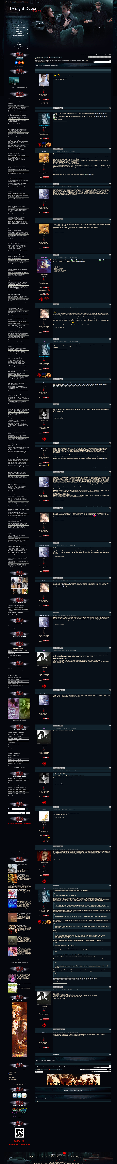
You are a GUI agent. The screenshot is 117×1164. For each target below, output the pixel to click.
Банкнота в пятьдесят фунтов (15, 738)
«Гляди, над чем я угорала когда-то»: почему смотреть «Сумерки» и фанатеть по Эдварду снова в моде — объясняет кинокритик (18, 142)
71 (75, 809)
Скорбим (10, 346)
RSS (110, 3)
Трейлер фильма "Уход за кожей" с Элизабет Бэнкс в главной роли (16, 291)
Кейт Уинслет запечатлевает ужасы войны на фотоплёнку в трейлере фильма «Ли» (18, 334)
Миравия (50, 58)
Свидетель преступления (14, 753)
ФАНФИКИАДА (11, 628)
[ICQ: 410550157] (61, 219)
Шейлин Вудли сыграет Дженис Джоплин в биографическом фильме (18, 266)
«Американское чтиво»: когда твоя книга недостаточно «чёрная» (17, 421)
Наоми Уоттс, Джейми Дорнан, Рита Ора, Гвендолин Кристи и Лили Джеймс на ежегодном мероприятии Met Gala (17, 326)
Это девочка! (11, 339)
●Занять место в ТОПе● (19, 767)
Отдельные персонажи (63, 60)
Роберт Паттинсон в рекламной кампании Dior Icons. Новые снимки (18, 243)
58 (77, 341)
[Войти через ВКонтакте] (16, 62)
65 (75, 580)
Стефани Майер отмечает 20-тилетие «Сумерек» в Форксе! (17, 121)
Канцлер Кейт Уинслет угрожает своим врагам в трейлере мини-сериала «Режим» (18, 452)
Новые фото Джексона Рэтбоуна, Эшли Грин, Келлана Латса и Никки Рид (17, 297)
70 (75, 770)
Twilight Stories (11, 742)
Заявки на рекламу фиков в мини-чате (19, 852)
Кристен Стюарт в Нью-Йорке (15, 358)
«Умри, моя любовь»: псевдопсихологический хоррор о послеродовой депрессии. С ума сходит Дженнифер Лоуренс (17, 159)
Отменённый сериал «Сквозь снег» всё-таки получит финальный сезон (17, 349)
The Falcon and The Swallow (14, 736)
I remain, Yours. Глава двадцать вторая (17, 789)
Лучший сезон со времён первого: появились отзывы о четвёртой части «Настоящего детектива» (16, 527)
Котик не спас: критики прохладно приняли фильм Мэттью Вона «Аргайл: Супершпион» (18, 460)
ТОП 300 (10, 668)
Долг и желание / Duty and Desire (15, 734)
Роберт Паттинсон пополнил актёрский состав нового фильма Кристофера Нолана (18, 214)
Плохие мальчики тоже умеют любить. (77, 60)
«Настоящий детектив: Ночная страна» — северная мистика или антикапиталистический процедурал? (18, 495)
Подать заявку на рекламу (19, 720)
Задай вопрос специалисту (14, 655)
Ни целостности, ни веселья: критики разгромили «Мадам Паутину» (17, 436)
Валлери (46, 58)
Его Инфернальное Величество (15, 761)
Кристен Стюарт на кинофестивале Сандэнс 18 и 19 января (16, 491)
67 (75, 650)
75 (77, 1032)
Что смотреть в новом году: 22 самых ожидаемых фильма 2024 (17, 520)
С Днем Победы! (12, 171)
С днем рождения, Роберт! (14, 101)
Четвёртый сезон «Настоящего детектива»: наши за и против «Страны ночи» (18, 391)
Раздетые (10, 757)
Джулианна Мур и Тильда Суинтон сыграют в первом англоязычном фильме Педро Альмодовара (18, 466)
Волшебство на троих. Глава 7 (15, 778)
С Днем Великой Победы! (14, 323)
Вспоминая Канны (12, 306)
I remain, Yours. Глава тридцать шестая (17, 780)
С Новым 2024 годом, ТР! (14, 538)
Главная (97, 3)
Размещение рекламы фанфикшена (19, 962)
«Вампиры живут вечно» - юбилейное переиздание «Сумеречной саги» (17, 184)
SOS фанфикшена (12, 673)
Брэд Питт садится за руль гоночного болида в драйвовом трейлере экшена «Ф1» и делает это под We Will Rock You (18, 287)
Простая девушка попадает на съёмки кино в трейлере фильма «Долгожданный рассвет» (18, 448)
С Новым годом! (12, 201)
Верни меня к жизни (58, 416)
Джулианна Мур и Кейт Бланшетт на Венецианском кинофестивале (16, 275)
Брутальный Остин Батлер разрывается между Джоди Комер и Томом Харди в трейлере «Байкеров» (17, 383)
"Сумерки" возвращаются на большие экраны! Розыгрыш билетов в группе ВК (17, 108)
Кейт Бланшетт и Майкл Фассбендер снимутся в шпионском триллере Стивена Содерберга (17, 477)
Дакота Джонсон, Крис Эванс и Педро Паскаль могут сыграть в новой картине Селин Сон (17, 444)
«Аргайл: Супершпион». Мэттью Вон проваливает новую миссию (16, 429)
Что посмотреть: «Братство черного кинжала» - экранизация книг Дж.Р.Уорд (17, 146)
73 (77, 888)
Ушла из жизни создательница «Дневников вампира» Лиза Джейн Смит (18, 181)
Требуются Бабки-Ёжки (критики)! (16, 605)
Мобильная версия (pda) (58, 1159)
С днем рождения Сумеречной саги (16, 155)
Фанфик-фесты (11, 653)
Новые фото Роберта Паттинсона (16, 256)
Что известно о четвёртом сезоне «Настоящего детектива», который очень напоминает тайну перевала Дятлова (17, 549)
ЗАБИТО (55, 781)
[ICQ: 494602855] (61, 108)
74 (77, 989)
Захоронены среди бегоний (59, 417)
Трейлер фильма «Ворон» (14, 355)
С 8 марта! (10, 103)
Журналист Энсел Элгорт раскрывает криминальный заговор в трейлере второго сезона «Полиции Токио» (18, 516)
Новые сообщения (85, 54)
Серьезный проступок (13, 755)
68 (75, 693)
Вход (107, 3)
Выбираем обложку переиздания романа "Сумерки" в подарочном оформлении (17, 111)
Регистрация (102, 3)
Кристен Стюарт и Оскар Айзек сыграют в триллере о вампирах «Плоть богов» (18, 330)
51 (75, 72)
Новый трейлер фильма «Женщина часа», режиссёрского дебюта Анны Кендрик (18, 251)
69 (75, 728)
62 (75, 474)
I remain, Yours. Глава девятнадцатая (16, 791)
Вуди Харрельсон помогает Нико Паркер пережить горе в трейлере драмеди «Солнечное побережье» (17, 487)
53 (75, 151)
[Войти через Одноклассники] (22, 62)
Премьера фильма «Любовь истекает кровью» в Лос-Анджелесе (17, 374)
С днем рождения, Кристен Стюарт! (16, 341)
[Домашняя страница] (61, 472)
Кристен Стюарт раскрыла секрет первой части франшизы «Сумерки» (18, 417)
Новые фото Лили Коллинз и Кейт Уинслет (18, 272)
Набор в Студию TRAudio (14, 614)
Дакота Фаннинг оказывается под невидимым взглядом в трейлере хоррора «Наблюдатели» (17, 387)
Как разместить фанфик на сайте (16, 671)
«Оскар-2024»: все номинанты (15, 481)
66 (75, 615)
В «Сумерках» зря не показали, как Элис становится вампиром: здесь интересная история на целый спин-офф (17, 130)
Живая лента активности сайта (73, 1090)
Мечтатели (10, 746)
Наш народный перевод (13, 657)
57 (77, 307)
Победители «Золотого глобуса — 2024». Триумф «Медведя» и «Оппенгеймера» (17, 524)
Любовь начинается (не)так (14, 763)
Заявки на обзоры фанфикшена (15, 685)
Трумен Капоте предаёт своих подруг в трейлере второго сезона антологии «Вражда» (17, 532)
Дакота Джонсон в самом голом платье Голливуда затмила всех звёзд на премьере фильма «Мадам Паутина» (18, 439)
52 (75, 110)
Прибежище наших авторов (14, 677)
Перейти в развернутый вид (19, 853)
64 (75, 545)
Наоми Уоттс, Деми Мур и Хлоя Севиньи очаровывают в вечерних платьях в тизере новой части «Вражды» (18, 553)
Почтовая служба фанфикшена (15, 681)
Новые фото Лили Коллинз (14, 230)
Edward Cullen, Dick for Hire (14, 759)
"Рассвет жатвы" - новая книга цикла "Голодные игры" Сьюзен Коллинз (16, 177)
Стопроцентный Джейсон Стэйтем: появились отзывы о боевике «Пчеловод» (17, 513)
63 (75, 511)
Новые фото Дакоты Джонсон (15, 454)
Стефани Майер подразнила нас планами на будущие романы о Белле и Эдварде (18, 115)
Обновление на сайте (13, 98)
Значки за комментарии (13, 625)
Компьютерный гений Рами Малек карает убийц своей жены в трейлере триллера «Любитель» (18, 210)
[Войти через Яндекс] (19, 62)
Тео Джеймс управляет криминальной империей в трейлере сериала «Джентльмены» (17, 402)
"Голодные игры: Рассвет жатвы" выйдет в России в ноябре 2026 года (18, 118)
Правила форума (100, 54)
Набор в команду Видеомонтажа (15, 612)
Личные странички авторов (14, 687)
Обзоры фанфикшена (13, 683)
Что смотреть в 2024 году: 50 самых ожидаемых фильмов (16, 536)
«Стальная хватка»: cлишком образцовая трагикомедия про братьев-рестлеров (18, 503)
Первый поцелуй (12, 749)
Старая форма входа (19, 65)
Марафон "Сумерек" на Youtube (15, 123)
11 (59, 57)
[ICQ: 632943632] (61, 149)
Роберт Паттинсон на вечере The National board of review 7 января (18, 196)
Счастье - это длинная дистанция (16, 732)
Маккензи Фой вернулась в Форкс (16, 105)
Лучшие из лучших (12, 675)
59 (77, 382)
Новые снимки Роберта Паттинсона (16, 193)
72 (77, 849)
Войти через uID (19, 59)
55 (77, 222)
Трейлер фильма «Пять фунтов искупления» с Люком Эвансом (15, 309)
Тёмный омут (11, 765)
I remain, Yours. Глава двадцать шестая (17, 784)
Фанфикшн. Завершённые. (51, 60)
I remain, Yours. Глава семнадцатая (16, 793)
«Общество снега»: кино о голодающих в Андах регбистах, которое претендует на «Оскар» (17, 499)
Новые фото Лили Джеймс (14, 457)
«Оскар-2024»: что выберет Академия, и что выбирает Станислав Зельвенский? (17, 366)
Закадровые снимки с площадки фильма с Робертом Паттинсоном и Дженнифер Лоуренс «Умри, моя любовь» (18, 279)
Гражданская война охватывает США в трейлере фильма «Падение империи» (17, 463)
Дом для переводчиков (13, 679)
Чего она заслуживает (13, 744)
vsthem (54, 58)
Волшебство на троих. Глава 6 (15, 782)
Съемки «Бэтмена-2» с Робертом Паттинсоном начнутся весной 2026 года (17, 149)
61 (75, 445)
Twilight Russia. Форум (40, 60)
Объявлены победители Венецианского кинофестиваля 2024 (17, 270)
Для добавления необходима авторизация (19, 851)
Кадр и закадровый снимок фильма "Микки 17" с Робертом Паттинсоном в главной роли (18, 233)
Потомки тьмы (56, 415)
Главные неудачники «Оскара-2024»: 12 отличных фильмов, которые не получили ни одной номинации (18, 370)
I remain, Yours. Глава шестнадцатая (16, 795)
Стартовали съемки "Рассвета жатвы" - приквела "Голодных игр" (17, 152)
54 (77, 186)
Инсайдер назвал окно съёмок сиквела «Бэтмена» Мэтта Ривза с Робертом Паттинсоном (17, 541)
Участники (92, 54)
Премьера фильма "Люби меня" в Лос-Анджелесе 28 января (17, 187)
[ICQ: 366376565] (61, 846)
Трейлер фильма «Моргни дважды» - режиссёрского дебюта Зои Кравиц (16, 337)
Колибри (10, 751)
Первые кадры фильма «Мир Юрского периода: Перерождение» (17, 263)
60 (78, 407)
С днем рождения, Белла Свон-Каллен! (17, 260)
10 (57, 57)
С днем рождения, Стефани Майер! (16, 204)
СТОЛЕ (19, 976)
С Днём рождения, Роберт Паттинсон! (17, 321)
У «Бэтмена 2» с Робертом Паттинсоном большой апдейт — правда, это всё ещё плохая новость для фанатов (17, 283)
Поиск (106, 54)
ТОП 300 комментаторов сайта (19, 87)
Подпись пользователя (59, 79)
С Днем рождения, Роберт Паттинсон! (17, 169)
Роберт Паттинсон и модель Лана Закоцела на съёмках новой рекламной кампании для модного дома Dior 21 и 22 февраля (18, 410)
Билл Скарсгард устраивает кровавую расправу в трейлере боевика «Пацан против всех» (18, 398)
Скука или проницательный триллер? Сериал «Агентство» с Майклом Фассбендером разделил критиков (17, 218)
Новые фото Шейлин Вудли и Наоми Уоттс (18, 254)
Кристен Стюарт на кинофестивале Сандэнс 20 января (16, 484)
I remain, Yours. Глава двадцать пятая (17, 787)
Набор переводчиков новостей (15, 607)
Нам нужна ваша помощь (14, 294)
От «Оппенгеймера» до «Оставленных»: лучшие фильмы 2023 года (17, 546)
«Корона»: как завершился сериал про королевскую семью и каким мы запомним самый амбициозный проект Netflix (18, 565)
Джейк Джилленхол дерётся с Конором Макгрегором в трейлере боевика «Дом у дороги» (17, 473)
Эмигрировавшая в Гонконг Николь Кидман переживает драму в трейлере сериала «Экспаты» (18, 558)
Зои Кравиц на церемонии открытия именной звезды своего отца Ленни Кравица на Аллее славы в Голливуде (18, 352)
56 (77, 257)
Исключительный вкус (13, 740)
